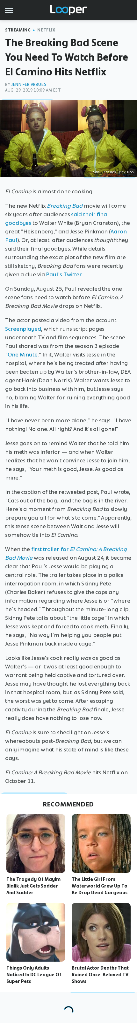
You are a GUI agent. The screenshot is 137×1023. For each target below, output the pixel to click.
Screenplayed (23, 329)
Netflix (46, 30)
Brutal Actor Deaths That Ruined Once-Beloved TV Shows (100, 975)
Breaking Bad (65, 206)
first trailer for (49, 549)
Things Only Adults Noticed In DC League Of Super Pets (33, 975)
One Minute (23, 354)
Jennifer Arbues (28, 84)
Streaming (18, 30)
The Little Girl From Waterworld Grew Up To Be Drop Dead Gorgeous (99, 886)
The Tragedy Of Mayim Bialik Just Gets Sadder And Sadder (33, 886)
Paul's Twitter (64, 274)
